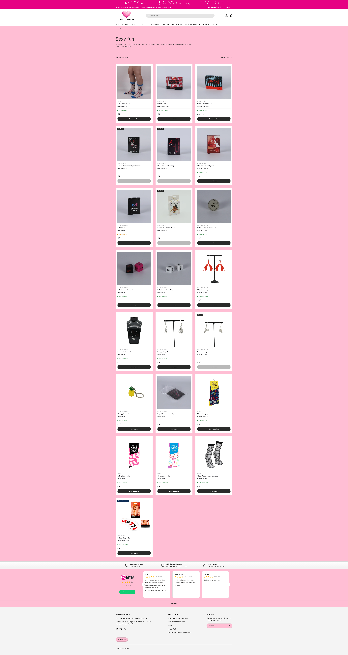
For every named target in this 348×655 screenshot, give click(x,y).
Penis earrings (202, 352)
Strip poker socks (163, 476)
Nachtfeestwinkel (124, 648)
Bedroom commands (204, 104)
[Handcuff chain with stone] (134, 330)
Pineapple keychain (124, 414)
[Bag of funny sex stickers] (174, 392)
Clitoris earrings (203, 290)
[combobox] (180, 16)
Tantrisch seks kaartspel (166, 228)
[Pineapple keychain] (134, 392)
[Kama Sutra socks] (134, 82)
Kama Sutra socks (123, 104)
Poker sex (121, 228)
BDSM (134, 24)
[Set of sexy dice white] (174, 268)
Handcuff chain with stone (126, 352)
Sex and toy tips (204, 24)
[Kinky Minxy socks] (214, 392)
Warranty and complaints (176, 622)
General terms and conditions (178, 618)
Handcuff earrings (163, 352)
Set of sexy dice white (165, 290)
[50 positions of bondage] (174, 144)
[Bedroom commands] (214, 82)
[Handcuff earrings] (174, 330)
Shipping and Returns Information (179, 632)
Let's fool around (163, 104)
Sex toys (125, 24)
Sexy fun (122, 28)
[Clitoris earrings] (214, 268)
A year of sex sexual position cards (129, 166)
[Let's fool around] (174, 82)
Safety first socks (123, 476)
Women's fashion (168, 24)
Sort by (118, 57)
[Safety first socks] (134, 454)
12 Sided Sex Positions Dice (207, 228)
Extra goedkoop (191, 24)
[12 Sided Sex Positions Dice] (214, 206)
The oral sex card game (205, 166)
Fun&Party (179, 24)
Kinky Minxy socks (203, 414)
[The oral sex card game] (214, 144)
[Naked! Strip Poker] (134, 516)
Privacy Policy (172, 629)
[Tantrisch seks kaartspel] (174, 206)
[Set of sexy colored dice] (134, 268)
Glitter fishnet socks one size (207, 476)
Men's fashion (155, 24)
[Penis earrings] (214, 330)
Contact (215, 24)
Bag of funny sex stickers (166, 414)
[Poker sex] (134, 206)
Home (118, 24)
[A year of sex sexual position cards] (134, 144)
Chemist (143, 24)
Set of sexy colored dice (125, 290)
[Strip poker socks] (174, 454)
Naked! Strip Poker (124, 538)
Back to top (174, 603)
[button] (231, 16)
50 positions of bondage (166, 166)
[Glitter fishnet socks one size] (214, 454)
